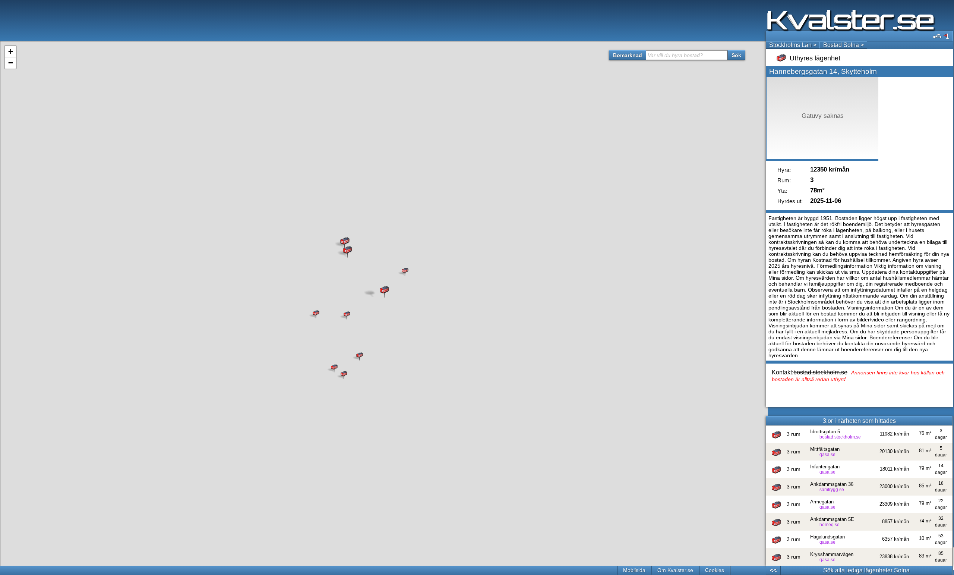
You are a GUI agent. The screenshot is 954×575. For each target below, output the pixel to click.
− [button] (10, 62)
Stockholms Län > (792, 45)
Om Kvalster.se (675, 570)
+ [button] (10, 51)
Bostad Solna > (843, 45)
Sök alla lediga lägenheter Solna (866, 570)
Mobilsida (634, 570)
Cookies (714, 570)
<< (773, 570)
